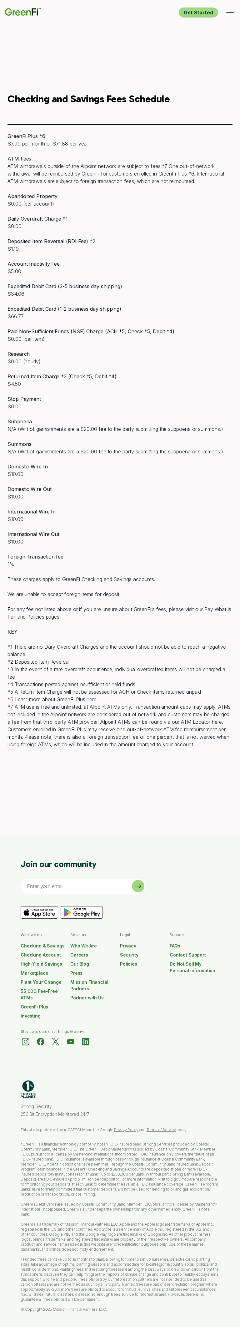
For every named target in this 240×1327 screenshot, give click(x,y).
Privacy (128, 945)
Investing (31, 1015)
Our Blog (79, 964)
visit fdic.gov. (169, 1179)
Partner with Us (87, 997)
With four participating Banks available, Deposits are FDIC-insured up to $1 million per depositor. (116, 1177)
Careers (79, 954)
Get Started (198, 12)
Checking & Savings (42, 945)
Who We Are (83, 945)
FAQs (175, 945)
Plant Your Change (41, 982)
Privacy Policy (126, 1129)
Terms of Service (161, 1129)
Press (76, 973)
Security (129, 954)
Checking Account (41, 954)
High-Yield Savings (41, 964)
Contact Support (188, 954)
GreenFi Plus (34, 1006)
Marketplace (34, 973)
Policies (128, 964)
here (92, 699)
